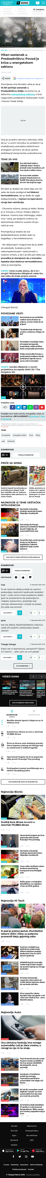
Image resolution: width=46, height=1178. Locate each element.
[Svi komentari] (16, 577)
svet (3, 441)
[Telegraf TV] (32, 1156)
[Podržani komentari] (23, 577)
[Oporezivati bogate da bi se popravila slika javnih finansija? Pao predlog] (10, 840)
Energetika (6, 435)
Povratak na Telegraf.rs (8, 3)
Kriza (31, 435)
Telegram (6, 419)
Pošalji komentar (25, 455)
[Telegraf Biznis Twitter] (19, 1156)
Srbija (38, 435)
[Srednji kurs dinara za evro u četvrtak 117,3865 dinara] (23, 807)
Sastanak (11, 441)
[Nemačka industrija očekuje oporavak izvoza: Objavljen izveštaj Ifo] (10, 514)
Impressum (24, 1165)
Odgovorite (8, 613)
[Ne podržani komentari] (30, 577)
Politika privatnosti (19, 1169)
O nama (6, 1165)
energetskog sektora (22, 94)
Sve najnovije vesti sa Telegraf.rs (23, 782)
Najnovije (12, 791)
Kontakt (31, 1169)
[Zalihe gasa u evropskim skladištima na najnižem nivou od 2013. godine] (10, 887)
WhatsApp (34, 416)
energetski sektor (20, 435)
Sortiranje (6, 577)
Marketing (14, 1165)
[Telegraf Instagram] (26, 1156)
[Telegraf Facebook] (13, 1156)
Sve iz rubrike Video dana (23, 703)
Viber (42, 416)
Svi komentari (23, 666)
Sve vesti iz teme (23, 557)
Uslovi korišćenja (36, 1165)
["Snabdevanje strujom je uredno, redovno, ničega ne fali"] (10, 333)
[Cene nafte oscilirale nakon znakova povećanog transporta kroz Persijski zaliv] (10, 871)
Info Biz (4, 50)
